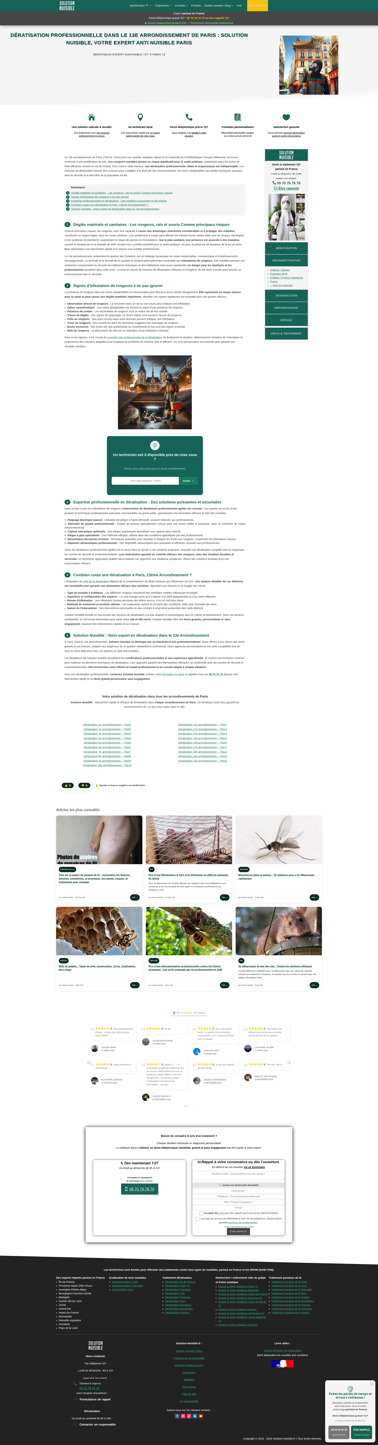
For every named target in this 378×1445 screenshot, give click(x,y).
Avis (239, 5)
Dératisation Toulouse (178, 1297)
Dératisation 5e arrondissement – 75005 (107, 742)
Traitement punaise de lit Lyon (289, 1285)
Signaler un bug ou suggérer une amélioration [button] (120, 785)
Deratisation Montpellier (179, 1308)
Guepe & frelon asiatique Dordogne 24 (241, 1313)
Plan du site (189, 1394)
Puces (273, 281)
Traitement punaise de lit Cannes (290, 1304)
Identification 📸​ (139, 5)
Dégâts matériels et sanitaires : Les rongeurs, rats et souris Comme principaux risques (122, 192)
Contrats (180, 5)
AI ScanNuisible (189, 1401)
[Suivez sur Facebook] (177, 1416)
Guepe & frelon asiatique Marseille (238, 1290)
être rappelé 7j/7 (219, 18)
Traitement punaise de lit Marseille (291, 1289)
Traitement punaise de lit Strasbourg (292, 1301)
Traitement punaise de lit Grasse (290, 1297)
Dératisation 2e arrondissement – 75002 (107, 729)
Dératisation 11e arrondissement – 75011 (202, 724)
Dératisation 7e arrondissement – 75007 (107, 751)
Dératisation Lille (175, 1293)
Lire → (135, 897)
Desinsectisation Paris (125, 1281)
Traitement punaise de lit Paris (289, 1281)
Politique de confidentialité (189, 1358)
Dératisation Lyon (175, 1301)
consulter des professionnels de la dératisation (134, 337)
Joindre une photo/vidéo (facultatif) (240, 1185)
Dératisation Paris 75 (177, 1285)
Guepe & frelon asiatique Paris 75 (238, 1286)
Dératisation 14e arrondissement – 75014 (202, 733)
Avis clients (189, 1386)
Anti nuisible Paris (122, 1289)
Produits (196, 5)
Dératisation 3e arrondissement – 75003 (107, 733)
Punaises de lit (278, 273)
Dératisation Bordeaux (178, 1304)
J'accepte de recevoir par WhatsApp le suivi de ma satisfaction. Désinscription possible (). (241, 1220)
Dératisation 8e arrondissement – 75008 (107, 756)
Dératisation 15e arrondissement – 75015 (202, 738)
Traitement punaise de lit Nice (288, 1293)
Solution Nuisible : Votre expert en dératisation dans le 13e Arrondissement (115, 209)
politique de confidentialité (243, 1222)
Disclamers (189, 1372)
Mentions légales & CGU (189, 1365)
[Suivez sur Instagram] (183, 1416)
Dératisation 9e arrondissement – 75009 (107, 760)
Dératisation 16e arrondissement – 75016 (202, 742)
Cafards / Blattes (280, 270)
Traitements (162, 5)
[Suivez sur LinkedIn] (195, 1416)
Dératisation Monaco (177, 1312)
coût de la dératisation (96, 581)
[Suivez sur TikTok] (189, 1416)
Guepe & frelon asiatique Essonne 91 (240, 1298)
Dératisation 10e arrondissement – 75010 (107, 765)
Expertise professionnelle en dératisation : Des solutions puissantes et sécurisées (119, 200)
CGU (221, 1213)
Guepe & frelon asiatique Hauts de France (243, 1294)
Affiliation (189, 1379)
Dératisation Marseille (178, 1289)
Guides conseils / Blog (217, 5)
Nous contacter (258, 5)
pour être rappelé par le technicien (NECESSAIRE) (241, 1213)
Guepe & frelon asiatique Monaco (238, 1324)
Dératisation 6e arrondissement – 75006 (107, 747)
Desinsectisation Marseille (127, 1285)
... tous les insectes (281, 285)
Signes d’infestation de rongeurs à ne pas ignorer (100, 196)
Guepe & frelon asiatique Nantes (237, 1309)
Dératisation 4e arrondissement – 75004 (107, 738)
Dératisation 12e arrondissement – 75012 (202, 729)
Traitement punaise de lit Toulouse (291, 1308)
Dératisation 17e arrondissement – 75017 (202, 747)
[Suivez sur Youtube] (200, 1416)
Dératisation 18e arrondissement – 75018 (202, 751)
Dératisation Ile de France (180, 1281)
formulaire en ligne (173, 674)
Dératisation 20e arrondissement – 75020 (202, 760)
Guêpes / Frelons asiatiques (286, 277)
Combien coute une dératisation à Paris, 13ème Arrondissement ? (110, 204)
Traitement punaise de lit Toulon (290, 1312)
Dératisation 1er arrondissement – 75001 (107, 724)
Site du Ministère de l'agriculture (282, 1350)
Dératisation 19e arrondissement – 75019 (202, 756)
